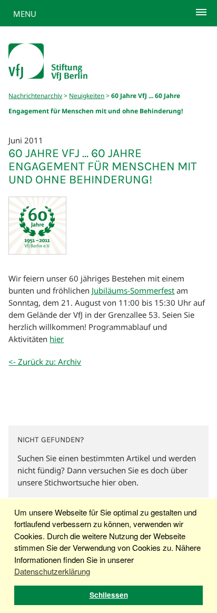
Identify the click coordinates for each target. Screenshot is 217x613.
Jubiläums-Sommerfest (133, 290)
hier (57, 339)
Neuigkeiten (86, 95)
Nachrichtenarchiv (35, 95)
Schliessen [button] (109, 595)
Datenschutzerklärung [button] (52, 571)
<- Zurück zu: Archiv (44, 361)
